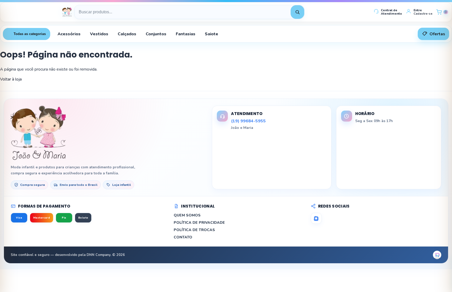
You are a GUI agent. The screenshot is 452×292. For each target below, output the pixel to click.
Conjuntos (156, 34)
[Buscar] (297, 12)
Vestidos (99, 34)
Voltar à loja (11, 79)
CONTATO (183, 237)
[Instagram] (316, 218)
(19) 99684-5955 (248, 121)
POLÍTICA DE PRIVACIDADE (199, 222)
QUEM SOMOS (187, 215)
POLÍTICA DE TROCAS (194, 229)
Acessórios (69, 34)
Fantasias (185, 34)
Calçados (127, 34)
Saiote (211, 34)
